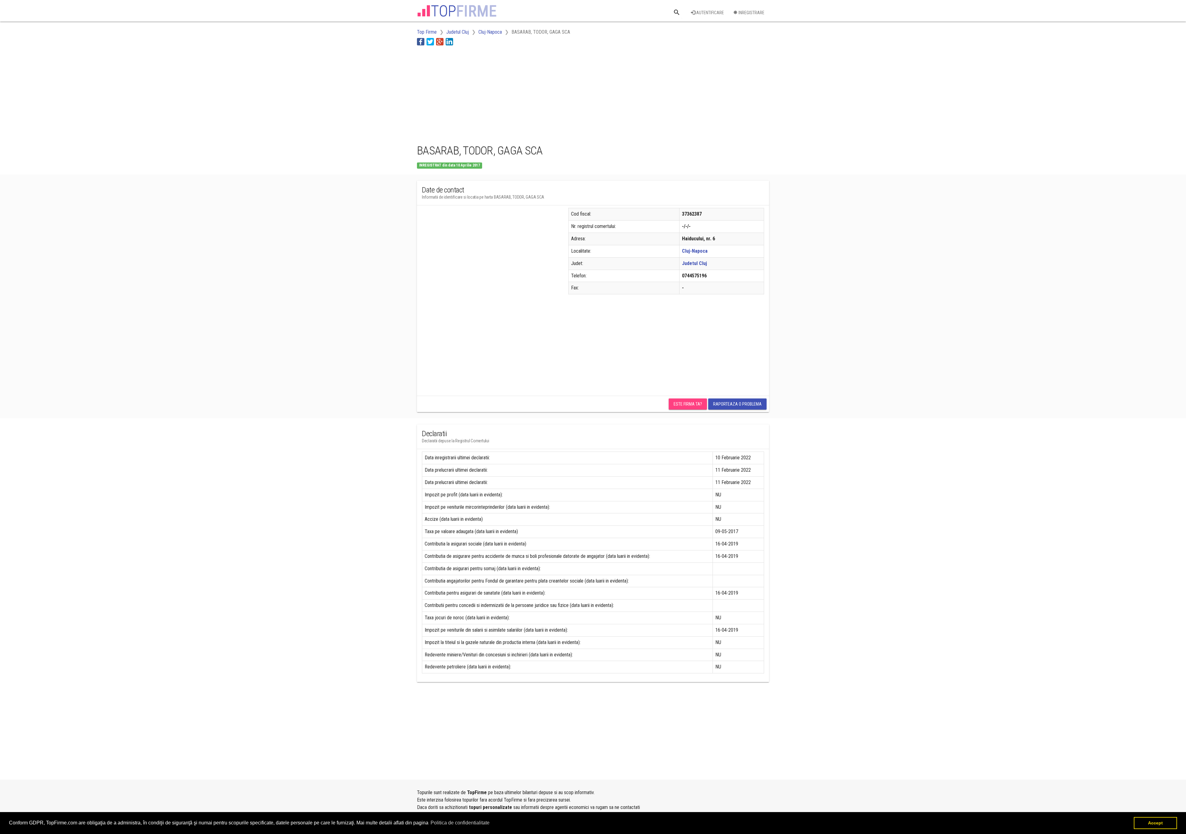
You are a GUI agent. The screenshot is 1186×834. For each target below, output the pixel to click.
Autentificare (709, 12)
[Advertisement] (529, 93)
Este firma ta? (688, 404)
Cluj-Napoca (695, 251)
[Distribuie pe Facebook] (420, 41)
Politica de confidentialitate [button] (460, 822)
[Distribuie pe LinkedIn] (449, 41)
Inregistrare (751, 12)
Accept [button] (1155, 822)
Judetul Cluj (694, 263)
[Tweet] (430, 41)
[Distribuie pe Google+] (440, 41)
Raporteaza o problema (737, 404)
